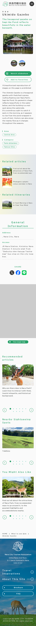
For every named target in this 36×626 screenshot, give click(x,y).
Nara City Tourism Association (14, 4)
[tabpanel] (18, 380)
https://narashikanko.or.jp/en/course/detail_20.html (18, 204)
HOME (4, 533)
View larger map (19, 342)
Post (12, 272)
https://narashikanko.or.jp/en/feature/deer (18, 380)
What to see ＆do (19, 533)
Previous (4, 410)
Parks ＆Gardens (10, 143)
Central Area (9, 134)
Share (18, 272)
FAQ (18, 594)
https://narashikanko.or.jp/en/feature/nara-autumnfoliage (18, 183)
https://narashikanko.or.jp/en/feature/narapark (18, 171)
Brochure (18, 587)
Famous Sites (9, 147)
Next (31, 410)
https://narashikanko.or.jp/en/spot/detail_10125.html (18, 439)
